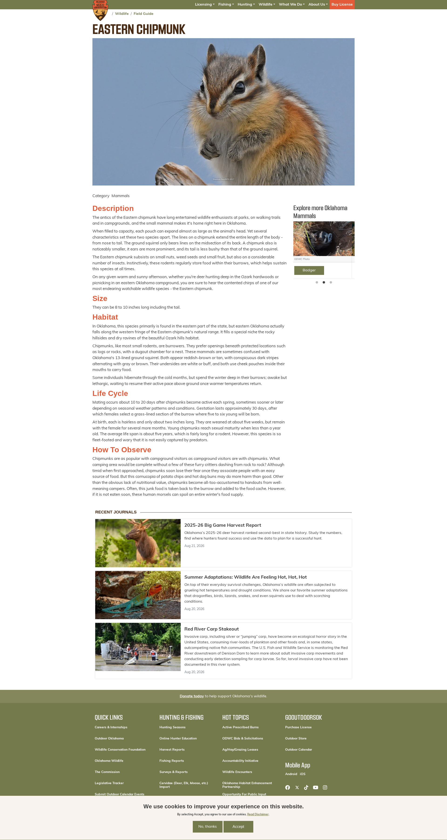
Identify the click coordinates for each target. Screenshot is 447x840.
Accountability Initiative (240, 760)
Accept (238, 827)
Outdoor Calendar (313, 749)
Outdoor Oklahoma (109, 738)
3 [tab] (330, 282)
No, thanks (207, 827)
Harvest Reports (172, 749)
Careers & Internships (111, 727)
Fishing (224, 5)
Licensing (203, 5)
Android (291, 774)
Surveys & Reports (173, 772)
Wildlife (265, 5)
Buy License (342, 5)
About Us (316, 5)
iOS (302, 774)
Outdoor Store (311, 738)
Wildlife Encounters (237, 772)
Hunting (245, 5)
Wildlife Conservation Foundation (120, 749)
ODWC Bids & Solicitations (242, 738)
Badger (311, 270)
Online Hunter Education (178, 738)
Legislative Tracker (109, 783)
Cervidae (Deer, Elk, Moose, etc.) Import (183, 785)
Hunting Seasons (172, 727)
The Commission (107, 772)
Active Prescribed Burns (240, 727)
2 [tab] (324, 282)
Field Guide (143, 14)
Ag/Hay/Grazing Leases (240, 749)
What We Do (290, 5)
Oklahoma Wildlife (109, 760)
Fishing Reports (171, 760)
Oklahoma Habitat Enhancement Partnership (247, 785)
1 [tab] (317, 282)
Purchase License (313, 727)
